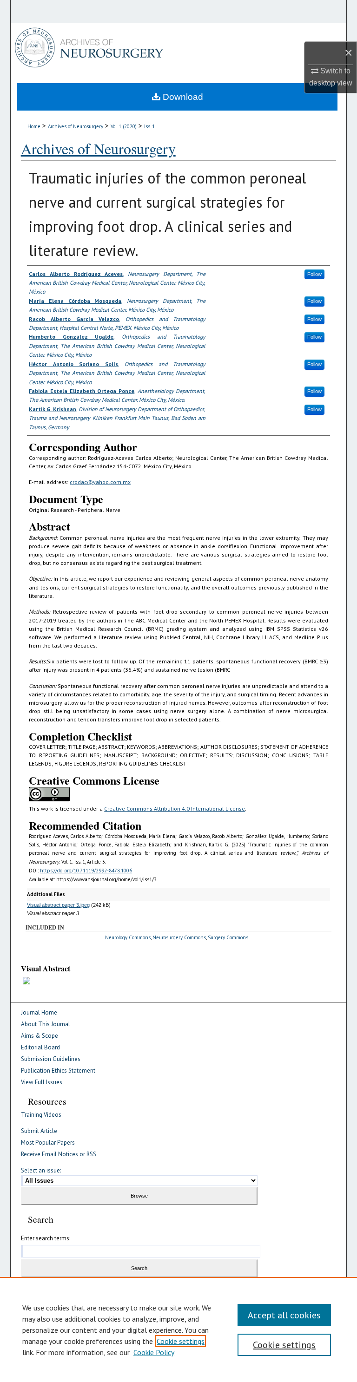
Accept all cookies (284, 1315)
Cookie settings (181, 1341)
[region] (178, 1329)
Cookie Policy (153, 1352)
